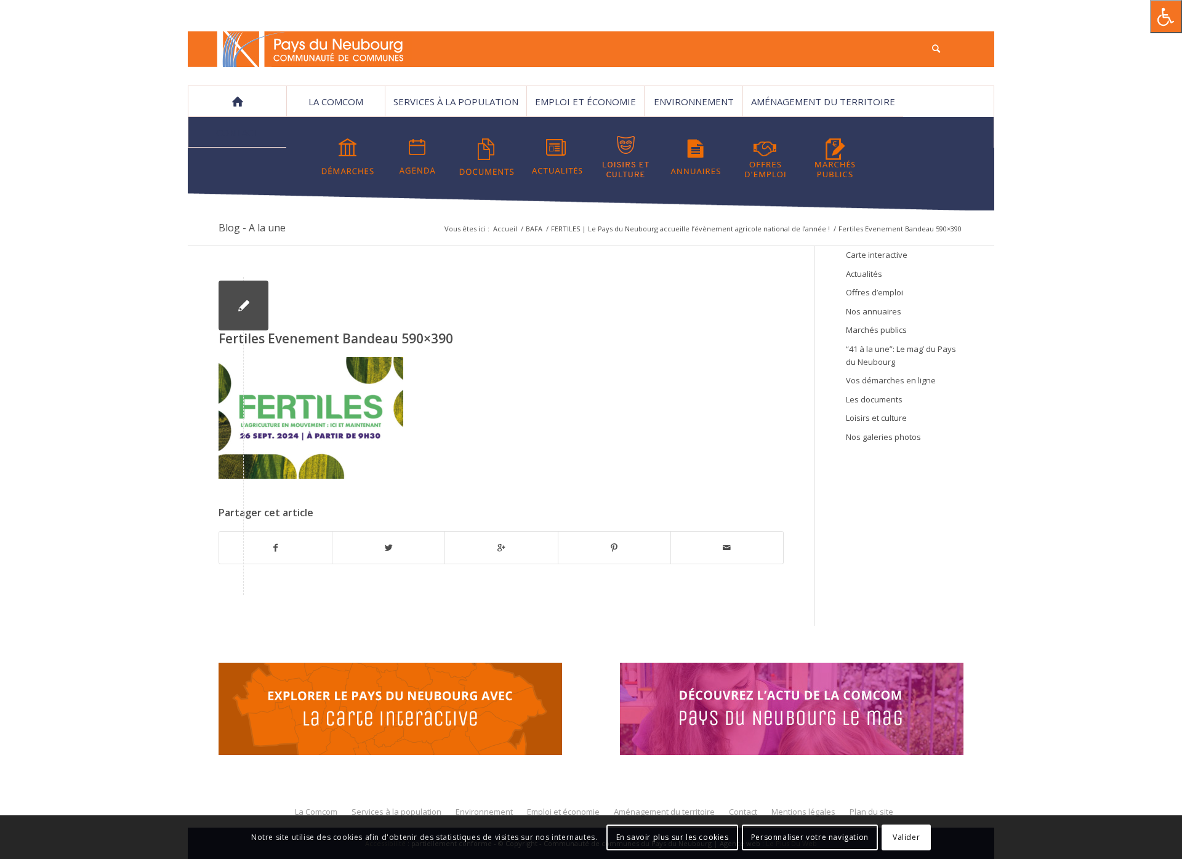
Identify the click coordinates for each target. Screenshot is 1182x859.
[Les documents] (487, 156)
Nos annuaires (873, 311)
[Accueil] (237, 101)
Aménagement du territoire (823, 101)
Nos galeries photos (883, 436)
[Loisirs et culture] (626, 156)
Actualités (864, 273)
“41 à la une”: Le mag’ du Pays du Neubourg (901, 355)
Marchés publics (876, 329)
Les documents (874, 399)
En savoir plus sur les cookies (672, 837)
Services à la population (455, 101)
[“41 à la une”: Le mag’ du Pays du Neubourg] (807, 711)
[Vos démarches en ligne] (348, 156)
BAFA (534, 228)
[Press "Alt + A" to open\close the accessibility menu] (1166, 16)
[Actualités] (556, 156)
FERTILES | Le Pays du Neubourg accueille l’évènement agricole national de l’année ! (690, 228)
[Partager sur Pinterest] (614, 548)
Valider (906, 837)
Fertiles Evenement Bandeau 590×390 (336, 338)
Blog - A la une (252, 227)
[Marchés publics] (834, 156)
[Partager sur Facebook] (275, 548)
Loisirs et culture (876, 417)
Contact (237, 132)
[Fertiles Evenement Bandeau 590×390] (243, 305)
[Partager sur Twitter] (388, 548)
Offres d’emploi (874, 292)
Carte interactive (876, 254)
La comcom (335, 101)
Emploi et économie (585, 101)
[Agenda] (417, 156)
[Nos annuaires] (695, 156)
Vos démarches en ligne (891, 380)
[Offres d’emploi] (765, 156)
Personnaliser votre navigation (810, 837)
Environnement (694, 101)
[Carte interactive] (390, 711)
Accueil (505, 228)
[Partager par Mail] (727, 548)
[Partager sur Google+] (501, 548)
